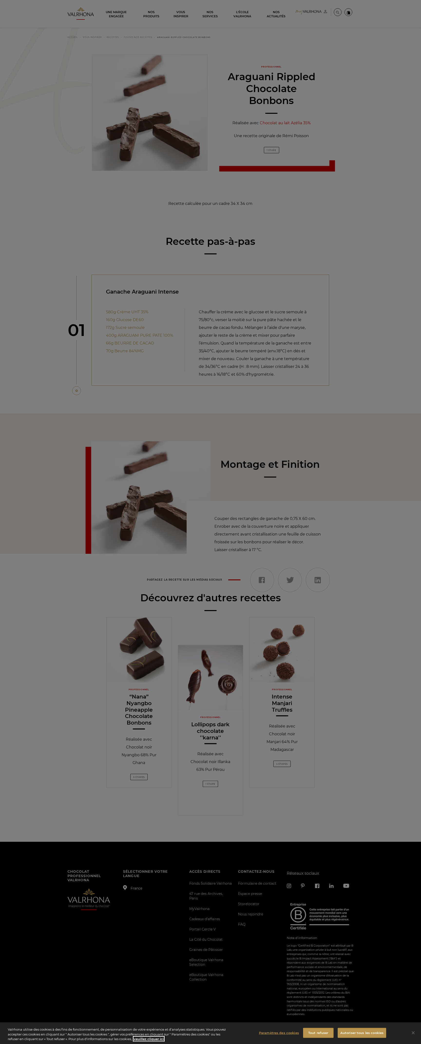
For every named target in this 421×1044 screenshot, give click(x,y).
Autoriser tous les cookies (361, 1032)
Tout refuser (318, 1032)
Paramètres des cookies (279, 1032)
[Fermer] (413, 1032)
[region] (210, 1033)
